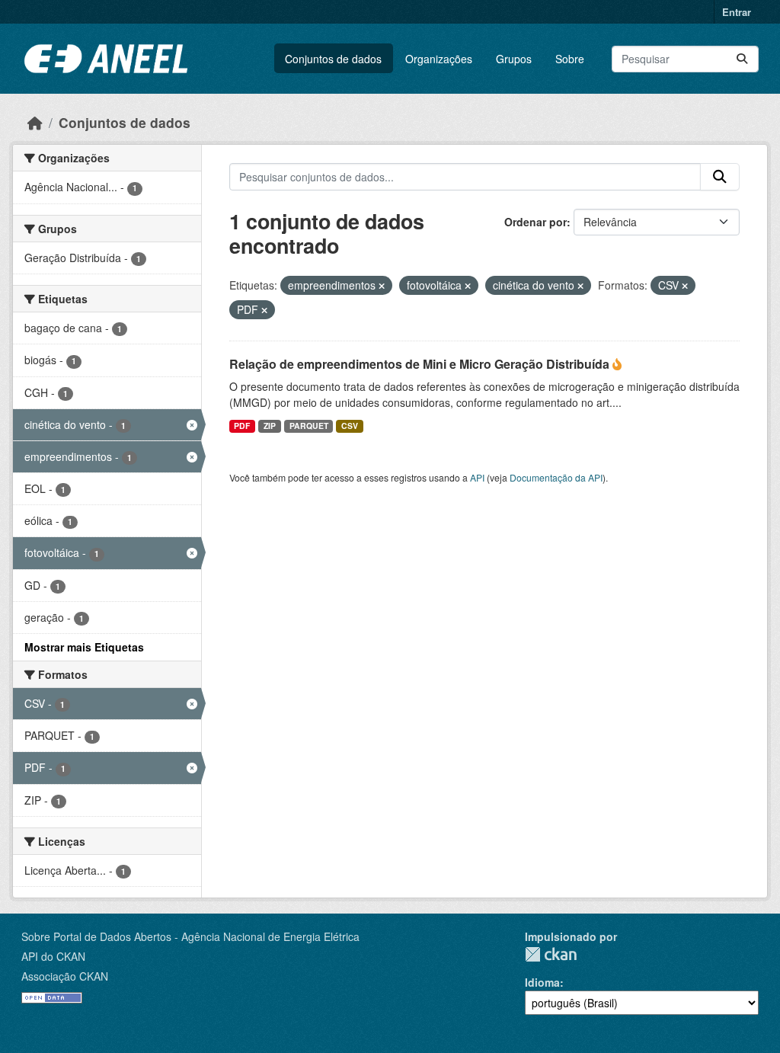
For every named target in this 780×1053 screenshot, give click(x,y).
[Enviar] (742, 59)
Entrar (736, 12)
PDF (242, 425)
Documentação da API (556, 477)
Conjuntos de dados (333, 58)
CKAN (551, 954)
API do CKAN (53, 956)
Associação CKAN (64, 976)
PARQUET (308, 425)
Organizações (438, 58)
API (477, 477)
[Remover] (382, 286)
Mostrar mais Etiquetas (84, 647)
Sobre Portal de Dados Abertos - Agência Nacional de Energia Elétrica (190, 936)
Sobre (569, 58)
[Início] (35, 122)
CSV (349, 425)
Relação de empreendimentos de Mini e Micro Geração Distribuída (420, 364)
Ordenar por (535, 221)
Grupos (514, 58)
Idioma (542, 982)
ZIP (270, 425)
